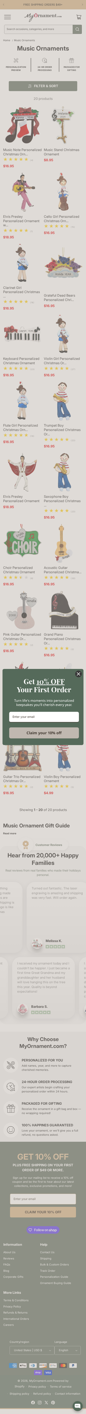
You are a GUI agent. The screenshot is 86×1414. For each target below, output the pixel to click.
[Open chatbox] (78, 1406)
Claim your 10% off (44, 732)
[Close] (78, 674)
